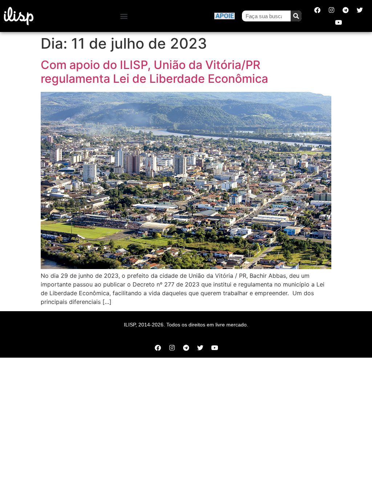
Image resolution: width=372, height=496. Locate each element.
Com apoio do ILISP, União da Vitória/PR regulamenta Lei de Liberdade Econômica (154, 72)
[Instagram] (331, 10)
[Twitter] (359, 10)
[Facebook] (317, 10)
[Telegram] (345, 10)
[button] (124, 16)
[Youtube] (338, 22)
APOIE (224, 16)
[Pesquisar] (296, 16)
